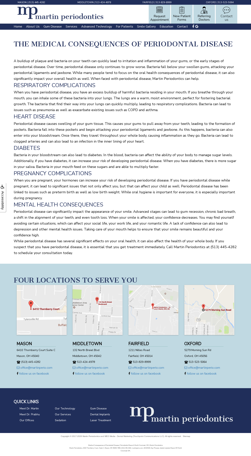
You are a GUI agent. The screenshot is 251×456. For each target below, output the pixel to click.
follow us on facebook (33, 374)
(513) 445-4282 (36, 2)
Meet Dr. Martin (29, 408)
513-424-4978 (103, 2)
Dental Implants (100, 414)
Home (18, 26)
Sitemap (186, 436)
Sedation (60, 420)
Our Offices (27, 420)
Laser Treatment (100, 420)
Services (71, 26)
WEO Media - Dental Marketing (118, 436)
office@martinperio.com (36, 368)
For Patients (124, 26)
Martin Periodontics (91, 436)
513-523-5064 (226, 2)
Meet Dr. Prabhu (30, 414)
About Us (33, 26)
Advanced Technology (96, 26)
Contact (182, 26)
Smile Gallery (146, 26)
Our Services (63, 414)
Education (166, 26)
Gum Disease (53, 26)
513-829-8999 (163, 2)
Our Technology (65, 408)
